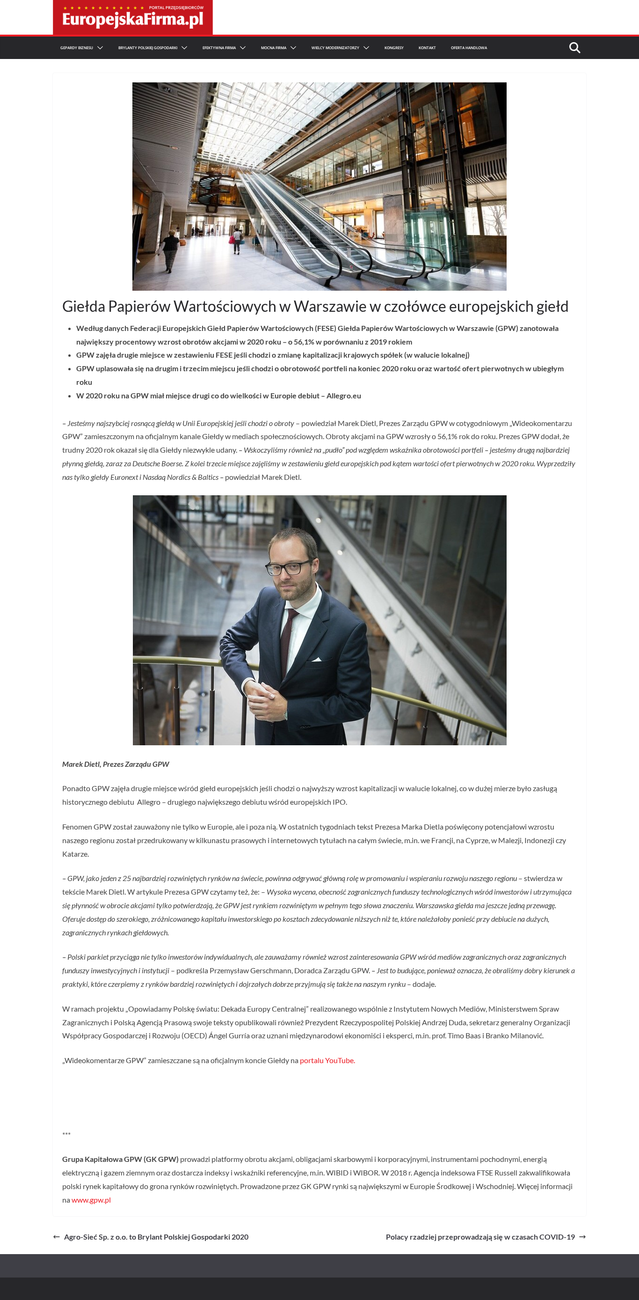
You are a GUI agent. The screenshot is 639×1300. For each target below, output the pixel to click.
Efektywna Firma (219, 47)
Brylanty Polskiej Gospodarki (147, 47)
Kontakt (427, 47)
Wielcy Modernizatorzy (335, 47)
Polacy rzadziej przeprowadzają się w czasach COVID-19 (480, 1236)
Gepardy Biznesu (76, 47)
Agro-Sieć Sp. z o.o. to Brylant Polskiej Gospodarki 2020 (156, 1236)
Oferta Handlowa (469, 47)
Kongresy (394, 47)
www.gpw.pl (91, 1199)
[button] (98, 47)
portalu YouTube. (327, 1060)
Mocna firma (273, 47)
